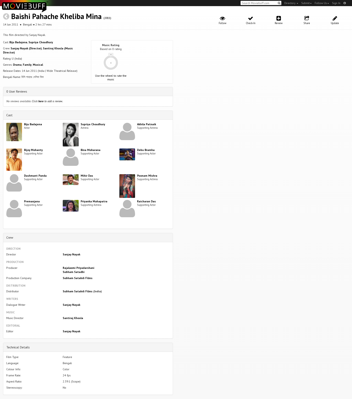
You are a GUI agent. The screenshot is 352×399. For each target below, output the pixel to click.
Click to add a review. (47, 101)
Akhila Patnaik (146, 124)
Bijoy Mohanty (33, 150)
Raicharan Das (146, 201)
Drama (17, 64)
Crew (9, 237)
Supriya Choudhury (41, 42)
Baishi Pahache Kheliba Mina (56, 16)
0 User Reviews (16, 91)
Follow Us (321, 3)
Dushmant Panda (35, 175)
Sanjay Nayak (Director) (26, 48)
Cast (9, 115)
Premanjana (32, 201)
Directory (290, 3)
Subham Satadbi (74, 272)
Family (27, 64)
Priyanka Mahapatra (94, 201)
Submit (305, 3)
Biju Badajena (18, 42)
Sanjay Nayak (71, 254)
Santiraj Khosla (73, 318)
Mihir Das (87, 175)
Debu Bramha (146, 150)
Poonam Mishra (147, 175)
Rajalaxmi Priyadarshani (78, 268)
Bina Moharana (90, 150)
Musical (38, 64)
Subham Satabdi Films (77, 278)
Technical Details (18, 347)
